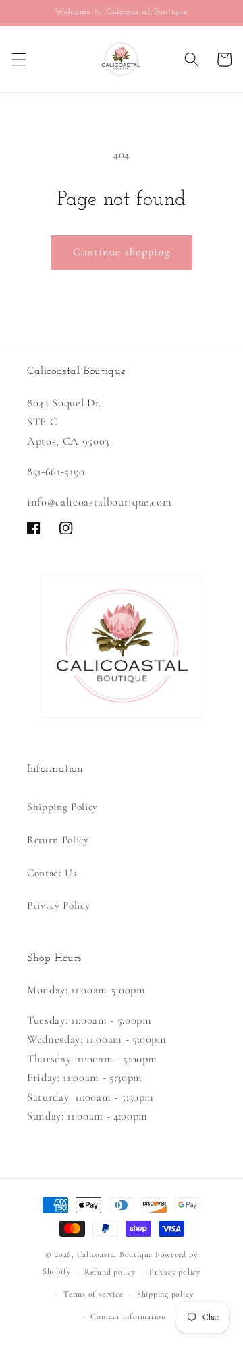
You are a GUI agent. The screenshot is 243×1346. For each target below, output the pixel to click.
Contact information (128, 1316)
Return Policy (58, 840)
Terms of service (93, 1294)
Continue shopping (122, 252)
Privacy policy (174, 1272)
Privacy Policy (58, 905)
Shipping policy (165, 1294)
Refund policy (110, 1272)
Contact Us (52, 873)
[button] (18, 59)
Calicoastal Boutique (115, 1254)
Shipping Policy (62, 807)
